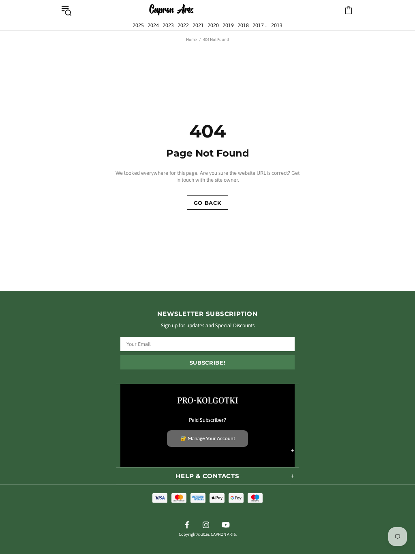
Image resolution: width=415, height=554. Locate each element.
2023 (168, 25)
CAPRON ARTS (171, 10)
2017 (258, 25)
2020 (213, 25)
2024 (153, 25)
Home (191, 39)
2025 (138, 25)
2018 (243, 25)
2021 (198, 25)
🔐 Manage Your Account (207, 438)
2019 (228, 25)
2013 (276, 25)
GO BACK (208, 203)
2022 (183, 25)
